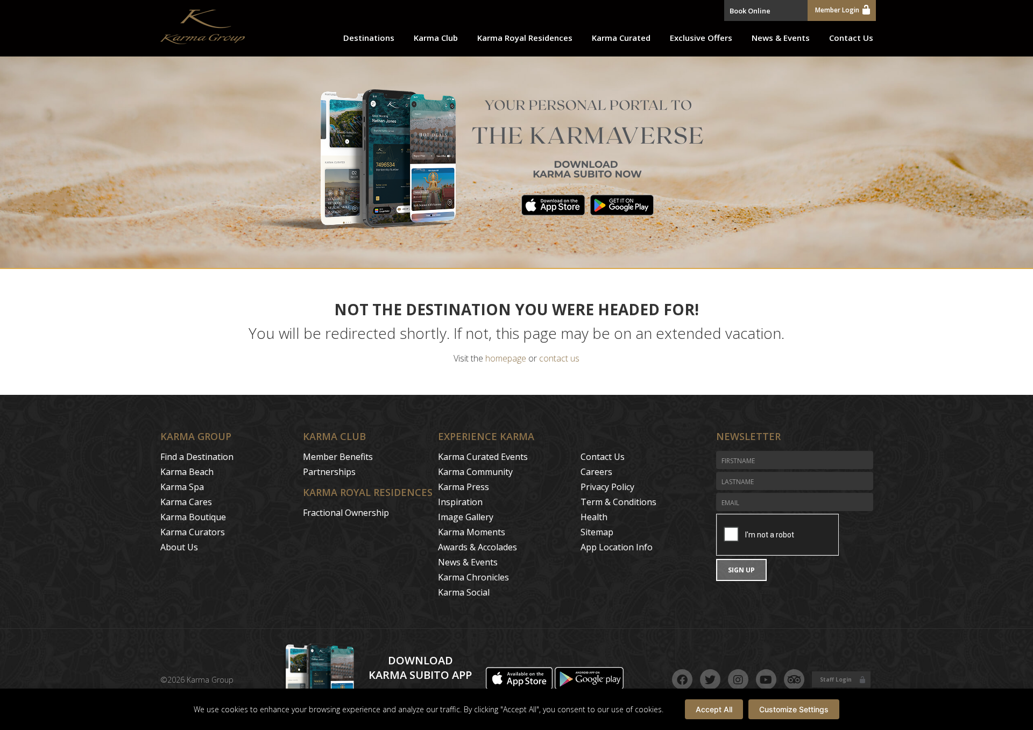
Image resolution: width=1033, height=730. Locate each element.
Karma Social (464, 592)
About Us (179, 547)
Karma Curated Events (483, 457)
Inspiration (460, 502)
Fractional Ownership (346, 513)
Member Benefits (338, 457)
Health (594, 517)
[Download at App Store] (520, 686)
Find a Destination (197, 457)
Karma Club (436, 37)
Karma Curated (621, 37)
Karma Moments (471, 532)
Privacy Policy (607, 487)
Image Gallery (465, 517)
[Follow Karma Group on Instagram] (738, 679)
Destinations (368, 37)
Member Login (837, 10)
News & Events (781, 37)
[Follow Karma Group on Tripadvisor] (794, 679)
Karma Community (475, 472)
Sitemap (597, 532)
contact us (559, 358)
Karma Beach (187, 472)
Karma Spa (182, 487)
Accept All (714, 709)
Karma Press (463, 487)
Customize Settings (794, 709)
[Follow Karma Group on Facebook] (682, 679)
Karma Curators (192, 532)
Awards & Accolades (477, 547)
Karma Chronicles (473, 577)
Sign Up (741, 570)
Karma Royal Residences (524, 37)
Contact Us (851, 37)
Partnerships (329, 472)
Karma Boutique (193, 517)
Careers (596, 472)
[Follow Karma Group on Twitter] (710, 679)
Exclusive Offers (701, 37)
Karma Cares (186, 502)
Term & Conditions (618, 502)
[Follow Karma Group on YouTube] (766, 679)
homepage (505, 358)
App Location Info (617, 547)
